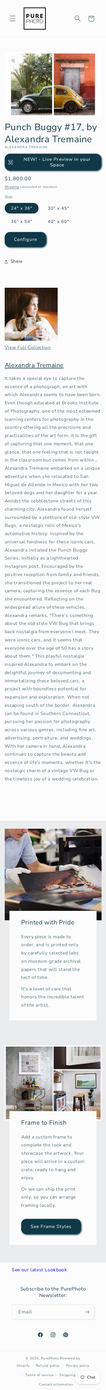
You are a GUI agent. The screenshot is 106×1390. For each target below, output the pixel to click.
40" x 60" (58, 221)
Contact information (56, 1384)
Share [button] (17, 261)
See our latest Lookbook (39, 1270)
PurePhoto (50, 1358)
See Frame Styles (51, 1226)
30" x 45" (58, 208)
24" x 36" (21, 208)
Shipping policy (73, 1375)
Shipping (12, 187)
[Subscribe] (87, 1312)
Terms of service (39, 1375)
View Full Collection (28, 347)
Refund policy (48, 1365)
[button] (12, 18)
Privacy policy (78, 1365)
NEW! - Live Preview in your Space (57, 162)
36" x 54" (21, 221)
